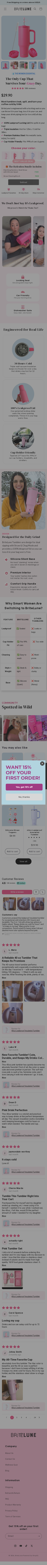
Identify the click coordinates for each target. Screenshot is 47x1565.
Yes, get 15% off (24, 787)
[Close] (42, 763)
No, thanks (24, 797)
